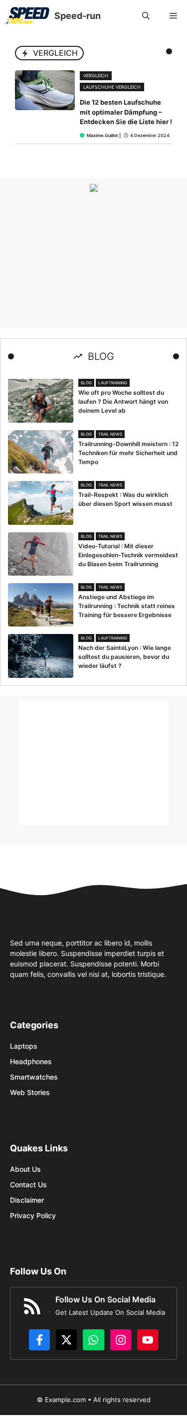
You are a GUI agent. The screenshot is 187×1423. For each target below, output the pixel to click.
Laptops (23, 1046)
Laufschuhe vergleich (112, 87)
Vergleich (95, 75)
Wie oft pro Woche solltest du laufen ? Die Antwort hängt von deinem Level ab (123, 401)
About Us (25, 1169)
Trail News (110, 434)
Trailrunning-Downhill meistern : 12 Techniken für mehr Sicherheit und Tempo (128, 453)
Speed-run (77, 15)
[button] (146, 15)
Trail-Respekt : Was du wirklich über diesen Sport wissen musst (125, 499)
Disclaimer (27, 1200)
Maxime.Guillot (102, 135)
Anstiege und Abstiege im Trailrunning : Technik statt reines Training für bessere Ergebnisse (126, 606)
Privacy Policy (33, 1215)
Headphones (31, 1061)
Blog (86, 382)
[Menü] (173, 15)
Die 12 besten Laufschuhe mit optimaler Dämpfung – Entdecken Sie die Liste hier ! (126, 112)
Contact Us (28, 1184)
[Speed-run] (27, 15)
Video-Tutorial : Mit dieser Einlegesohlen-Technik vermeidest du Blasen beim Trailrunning (128, 555)
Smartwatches (34, 1077)
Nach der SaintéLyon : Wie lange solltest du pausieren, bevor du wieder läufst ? (124, 656)
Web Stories (30, 1092)
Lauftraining (112, 382)
